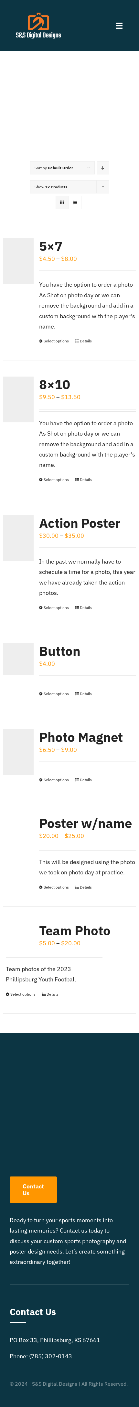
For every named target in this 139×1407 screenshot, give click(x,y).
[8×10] (18, 399)
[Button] (18, 659)
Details (86, 341)
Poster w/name (85, 823)
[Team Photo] (18, 933)
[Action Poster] (18, 538)
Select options (56, 341)
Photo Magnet (81, 737)
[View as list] (75, 202)
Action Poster (79, 523)
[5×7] (18, 261)
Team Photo (75, 930)
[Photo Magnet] (18, 752)
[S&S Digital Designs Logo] (38, 9)
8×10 (54, 384)
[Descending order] (103, 167)
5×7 (50, 246)
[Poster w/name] (18, 838)
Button (59, 651)
